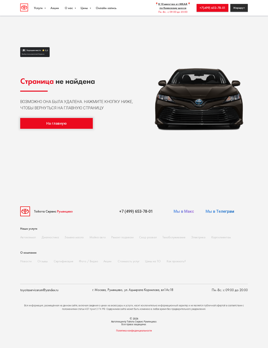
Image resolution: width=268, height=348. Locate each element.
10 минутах (167, 4)
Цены (85, 8)
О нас (69, 8)
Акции (54, 8)
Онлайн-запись (106, 8)
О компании (28, 252)
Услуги (38, 8)
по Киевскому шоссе (173, 8)
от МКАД (181, 4)
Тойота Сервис (53, 211)
